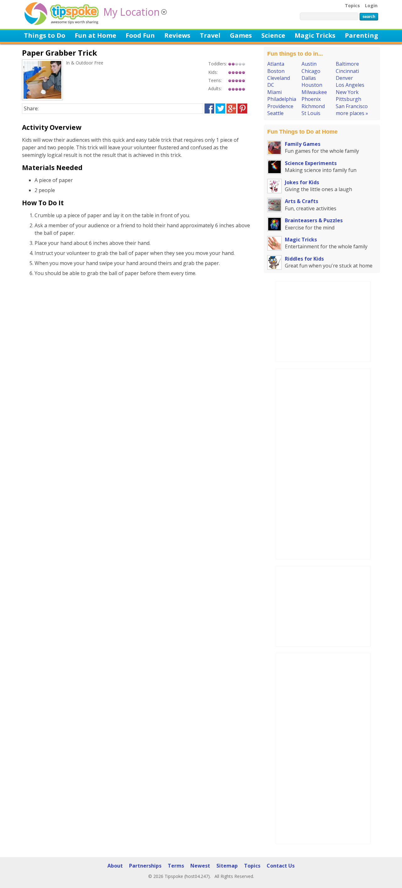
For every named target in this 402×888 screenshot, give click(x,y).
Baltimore (347, 63)
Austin (309, 63)
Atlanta (275, 63)
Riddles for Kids (304, 258)
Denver (344, 77)
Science (273, 35)
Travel (210, 35)
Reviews (177, 35)
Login (371, 5)
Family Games (302, 144)
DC (270, 84)
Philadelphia (281, 99)
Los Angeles (350, 84)
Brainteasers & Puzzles (314, 220)
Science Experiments (311, 163)
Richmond (313, 106)
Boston (276, 71)
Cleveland (278, 77)
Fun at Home (95, 35)
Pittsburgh (348, 99)
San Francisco (352, 106)
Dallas (309, 77)
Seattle (275, 113)
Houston (312, 84)
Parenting (361, 35)
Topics (352, 5)
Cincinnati (347, 71)
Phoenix (311, 99)
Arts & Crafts (301, 201)
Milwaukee (314, 92)
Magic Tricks (315, 35)
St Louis (311, 113)
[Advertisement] (323, 321)
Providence (280, 106)
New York (347, 92)
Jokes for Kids (302, 182)
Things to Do (44, 35)
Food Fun (140, 35)
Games (241, 35)
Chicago (311, 71)
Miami (274, 92)
